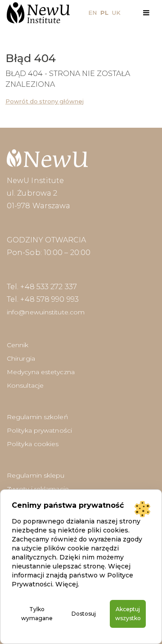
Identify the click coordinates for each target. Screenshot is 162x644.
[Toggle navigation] (146, 13)
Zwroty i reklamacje (38, 489)
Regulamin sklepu (36, 475)
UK (116, 12)
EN (92, 12)
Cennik (18, 345)
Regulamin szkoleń (37, 417)
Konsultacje (25, 385)
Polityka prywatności (39, 430)
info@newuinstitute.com (46, 312)
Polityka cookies (33, 444)
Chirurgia (21, 358)
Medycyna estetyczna (41, 372)
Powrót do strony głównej (44, 101)
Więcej (66, 584)
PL (104, 12)
